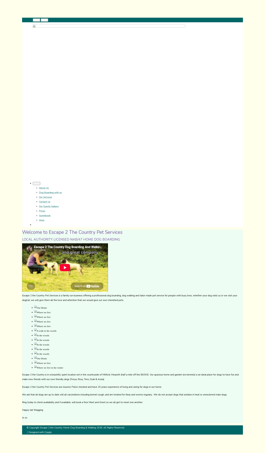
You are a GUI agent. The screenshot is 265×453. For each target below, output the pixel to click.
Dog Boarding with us (50, 192)
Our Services (45, 197)
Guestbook (44, 215)
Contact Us (44, 201)
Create (48, 432)
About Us (44, 188)
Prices (42, 211)
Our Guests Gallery (49, 206)
